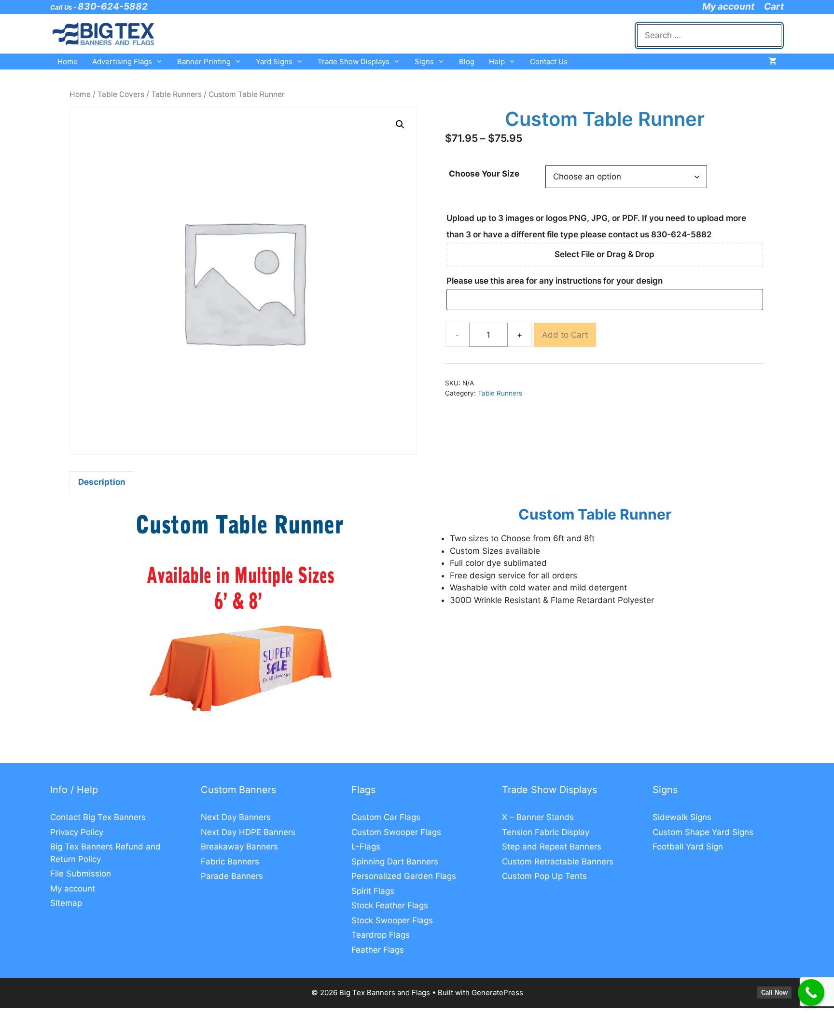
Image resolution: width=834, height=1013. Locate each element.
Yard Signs (274, 61)
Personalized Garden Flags (403, 876)
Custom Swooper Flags (396, 832)
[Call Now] (811, 992)
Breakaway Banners (239, 846)
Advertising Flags (122, 61)
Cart (774, 6)
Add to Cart (565, 335)
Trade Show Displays (353, 61)
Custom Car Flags (385, 817)
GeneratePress (497, 992)
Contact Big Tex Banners (98, 817)
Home (67, 61)
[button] (400, 124)
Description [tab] (101, 482)
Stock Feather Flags (389, 905)
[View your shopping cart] (772, 61)
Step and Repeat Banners (551, 846)
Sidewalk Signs (682, 817)
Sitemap (66, 903)
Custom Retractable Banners (557, 861)
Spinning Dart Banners (394, 861)
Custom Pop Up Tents (544, 876)
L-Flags (365, 846)
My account (728, 6)
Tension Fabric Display (545, 832)
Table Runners (176, 94)
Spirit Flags (372, 891)
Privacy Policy (76, 832)
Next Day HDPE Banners (248, 832)
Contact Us (549, 61)
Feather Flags (377, 950)
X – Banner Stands (538, 817)
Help (497, 61)
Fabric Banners (230, 861)
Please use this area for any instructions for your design (555, 281)
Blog (466, 61)
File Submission (80, 873)
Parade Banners (232, 876)
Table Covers (120, 94)
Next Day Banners (236, 817)
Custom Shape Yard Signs (703, 832)
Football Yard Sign (688, 846)
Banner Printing (204, 61)
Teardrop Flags (380, 935)
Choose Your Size (484, 173)
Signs (424, 61)
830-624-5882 (113, 6)
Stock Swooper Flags (392, 920)
